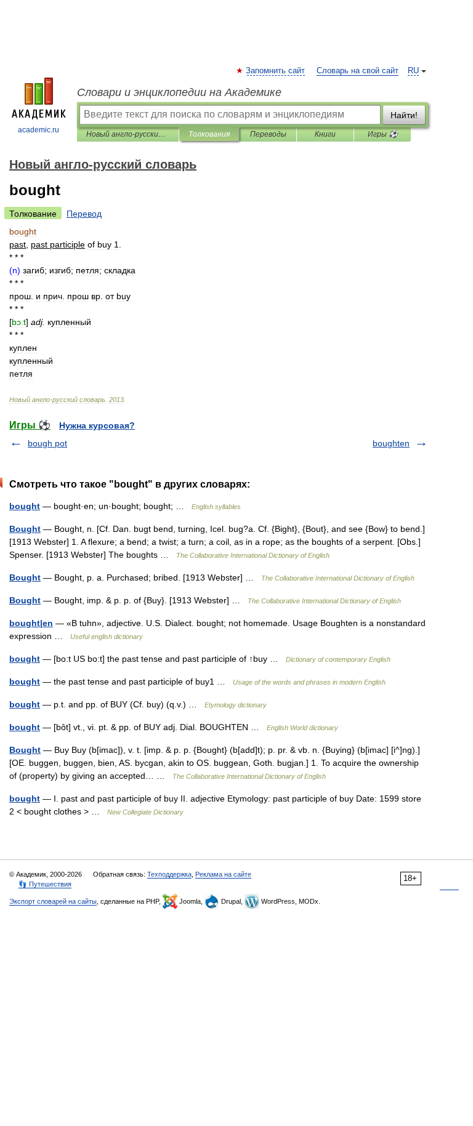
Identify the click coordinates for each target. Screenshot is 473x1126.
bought (24, 506)
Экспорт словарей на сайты (53, 901)
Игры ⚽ (383, 134)
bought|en (31, 623)
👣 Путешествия (44, 884)
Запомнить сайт (276, 70)
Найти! (404, 115)
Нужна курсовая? (97, 425)
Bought (25, 529)
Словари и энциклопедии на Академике (179, 92)
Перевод (84, 214)
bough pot (47, 443)
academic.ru (38, 130)
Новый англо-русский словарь (127, 134)
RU (413, 70)
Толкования (209, 134)
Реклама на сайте (223, 874)
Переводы (268, 134)
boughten (391, 443)
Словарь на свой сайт (357, 70)
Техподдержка (169, 874)
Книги (325, 134)
